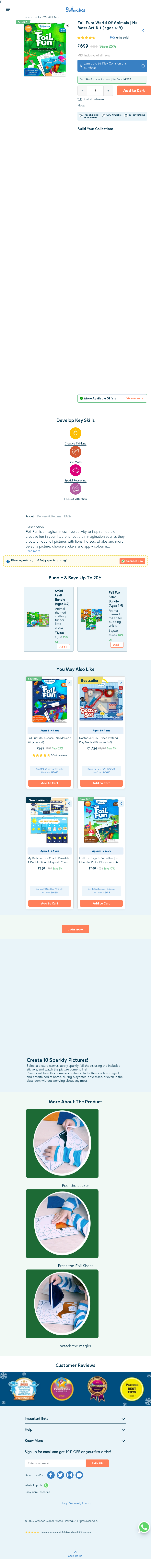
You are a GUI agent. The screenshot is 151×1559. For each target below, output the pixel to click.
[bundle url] (38, 619)
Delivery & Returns (49, 516)
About (30, 516)
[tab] (31, 517)
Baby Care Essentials (37, 1492)
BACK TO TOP (75, 1555)
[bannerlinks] (75, 1389)
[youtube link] (79, 1475)
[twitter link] (60, 1475)
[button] (86, 38)
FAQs (67, 516)
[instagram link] (70, 1475)
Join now (75, 929)
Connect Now (134, 561)
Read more (33, 551)
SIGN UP (97, 1463)
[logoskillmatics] (76, 9)
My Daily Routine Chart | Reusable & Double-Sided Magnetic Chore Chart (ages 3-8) (48, 862)
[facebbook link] (51, 1475)
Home (27, 17)
